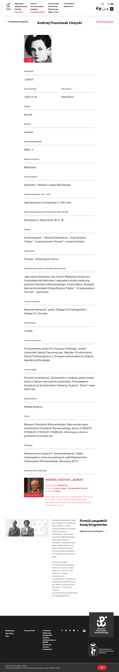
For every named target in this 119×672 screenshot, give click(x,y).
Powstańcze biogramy (18, 21)
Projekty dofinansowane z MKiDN (49, 640)
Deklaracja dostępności (47, 634)
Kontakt (18, 9)
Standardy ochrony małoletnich (47, 647)
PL (109, 4)
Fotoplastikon (69, 4)
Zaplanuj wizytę (21, 6)
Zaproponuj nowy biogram (92, 531)
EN (112, 4)
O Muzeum (47, 631)
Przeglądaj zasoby (38, 12)
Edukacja (34, 9)
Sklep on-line (53, 12)
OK (102, 668)
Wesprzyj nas (53, 9)
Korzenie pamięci (37, 6)
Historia (34, 4)
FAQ (7, 636)
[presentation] (1, 303)
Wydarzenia (68, 6)
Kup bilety (19, 12)
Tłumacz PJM (29, 631)
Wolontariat (53, 6)
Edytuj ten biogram (105, 21)
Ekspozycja (19, 4)
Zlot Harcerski (53, 4)
